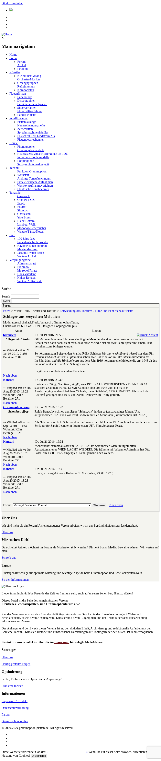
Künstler (14, 72)
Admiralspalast (26, 263)
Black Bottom (26, 221)
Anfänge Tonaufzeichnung (33, 178)
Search (6, 296)
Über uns (7, 532)
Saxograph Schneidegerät (33, 164)
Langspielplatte (26, 114)
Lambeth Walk (26, 224)
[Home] (7, 34)
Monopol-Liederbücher (31, 228)
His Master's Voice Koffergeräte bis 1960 (42, 153)
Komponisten (25, 90)
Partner (6, 714)
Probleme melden (12, 685)
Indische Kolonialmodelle (33, 157)
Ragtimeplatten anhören (32, 245)
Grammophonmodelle (30, 150)
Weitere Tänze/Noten (30, 231)
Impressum (61, 642)
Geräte (13, 143)
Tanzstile (14, 192)
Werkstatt (23, 175)
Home (13, 54)
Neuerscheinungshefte (31, 125)
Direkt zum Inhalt (12, 3)
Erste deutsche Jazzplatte (32, 242)
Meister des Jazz (27, 249)
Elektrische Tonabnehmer (33, 189)
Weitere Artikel (26, 256)
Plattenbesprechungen (30, 139)
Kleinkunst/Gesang (29, 75)
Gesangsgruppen (27, 83)
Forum (21, 61)
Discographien (26, 100)
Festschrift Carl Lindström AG (36, 136)
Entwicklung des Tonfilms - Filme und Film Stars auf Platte (96, 310)
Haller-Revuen (26, 277)
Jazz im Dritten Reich (30, 252)
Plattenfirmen (17, 93)
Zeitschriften (25, 129)
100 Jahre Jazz (26, 238)
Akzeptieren (39, 755)
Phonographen (26, 146)
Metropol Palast (27, 270)
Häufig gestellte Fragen (16, 664)
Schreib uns (9, 557)
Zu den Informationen (15, 579)
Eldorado (23, 267)
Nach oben (10, 375)
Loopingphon (25, 160)
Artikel (21, 65)
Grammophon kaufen (15, 721)
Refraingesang (26, 86)
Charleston (24, 214)
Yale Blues (24, 217)
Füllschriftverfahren (29, 111)
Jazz (12, 235)
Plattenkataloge (26, 121)
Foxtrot (21, 206)
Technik (14, 168)
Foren (13, 58)
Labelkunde (24, 97)
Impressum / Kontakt (14, 701)
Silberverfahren (26, 107)
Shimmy (22, 210)
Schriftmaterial (18, 118)
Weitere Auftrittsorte (29, 281)
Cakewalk (23, 196)
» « (67, 752)
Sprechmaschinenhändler (32, 132)
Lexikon (22, 68)
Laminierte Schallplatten (32, 104)
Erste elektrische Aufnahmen (35, 182)
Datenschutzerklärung (15, 707)
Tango (21, 203)
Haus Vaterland (26, 274)
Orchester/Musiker (28, 79)
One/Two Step (26, 199)
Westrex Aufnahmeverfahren (35, 185)
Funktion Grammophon (32, 171)
